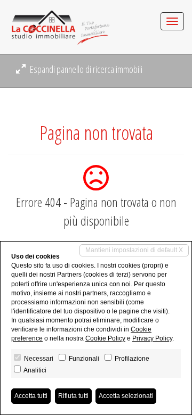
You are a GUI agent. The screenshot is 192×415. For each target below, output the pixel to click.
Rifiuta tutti (73, 396)
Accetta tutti (30, 396)
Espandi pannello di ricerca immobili (85, 69)
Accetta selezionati (126, 396)
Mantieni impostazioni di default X (134, 250)
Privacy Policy (152, 338)
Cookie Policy (105, 338)
